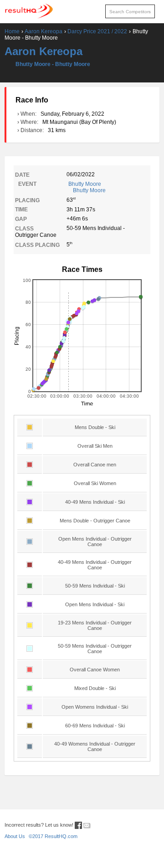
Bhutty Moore (87, 187)
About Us (15, 836)
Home (12, 31)
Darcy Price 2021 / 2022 (97, 31)
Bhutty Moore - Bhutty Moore (52, 64)
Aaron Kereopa (43, 31)
